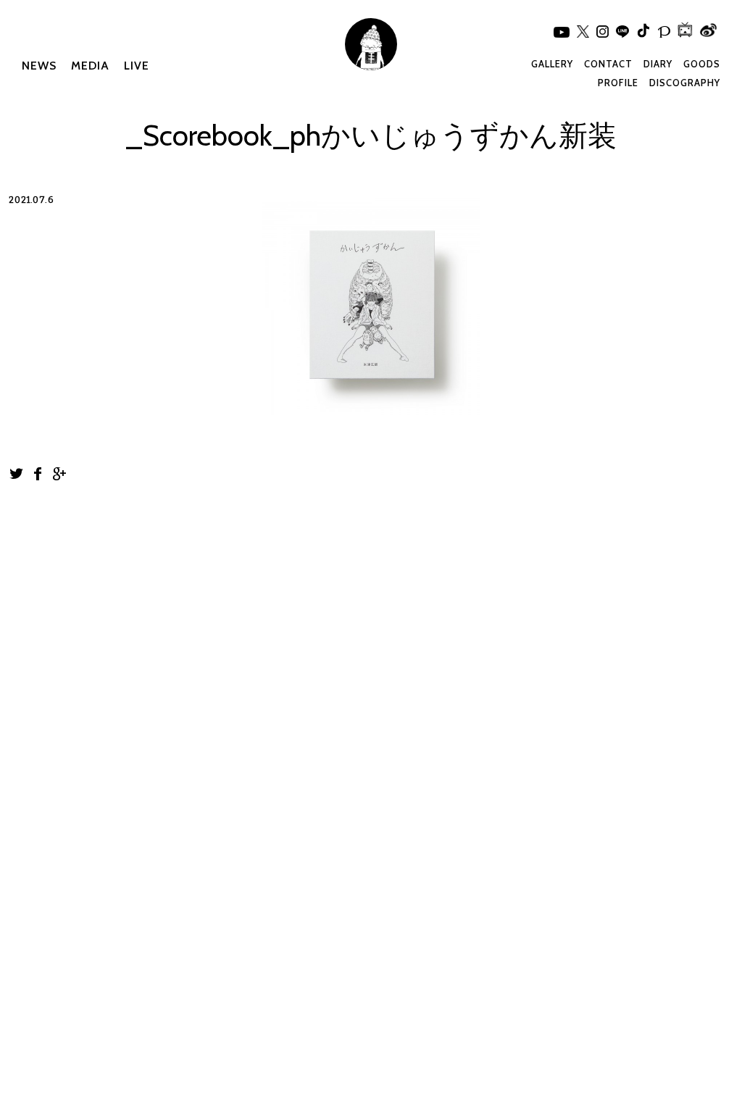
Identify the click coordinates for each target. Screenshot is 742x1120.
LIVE (136, 65)
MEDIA (90, 65)
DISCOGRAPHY (684, 82)
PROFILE (618, 82)
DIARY (657, 64)
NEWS (39, 65)
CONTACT (608, 64)
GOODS (701, 64)
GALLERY (552, 64)
